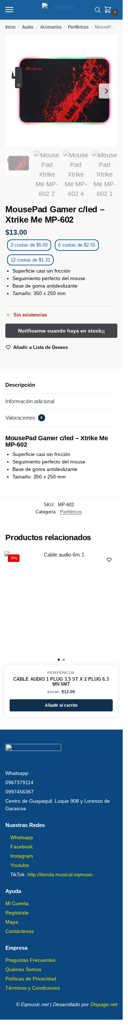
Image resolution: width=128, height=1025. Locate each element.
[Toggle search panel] (97, 10)
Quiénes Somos (23, 969)
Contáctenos (19, 931)
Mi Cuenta (16, 903)
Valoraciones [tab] (24, 418)
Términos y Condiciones (32, 988)
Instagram (21, 856)
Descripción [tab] (20, 385)
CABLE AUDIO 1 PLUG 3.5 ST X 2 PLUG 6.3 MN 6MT (61, 682)
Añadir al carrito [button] (61, 705)
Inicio (10, 27)
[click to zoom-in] (61, 91)
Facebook (21, 846)
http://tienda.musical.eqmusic (60, 874)
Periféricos (78, 27)
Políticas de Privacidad (30, 978)
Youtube (19, 865)
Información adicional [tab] (29, 401)
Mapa (11, 922)
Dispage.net (103, 1004)
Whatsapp (21, 837)
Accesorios (51, 27)
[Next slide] (106, 90)
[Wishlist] (109, 559)
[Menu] (16, 10)
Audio (27, 27)
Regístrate (17, 912)
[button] (109, 10)
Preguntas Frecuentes (30, 960)
